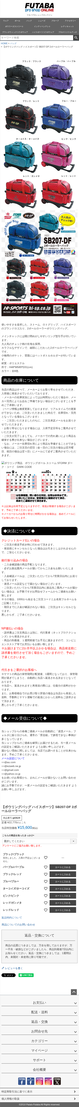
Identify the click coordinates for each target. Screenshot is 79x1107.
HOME (4, 43)
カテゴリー (39, 1041)
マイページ (39, 1050)
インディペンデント (42, 26)
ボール (17, 21)
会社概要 (39, 1069)
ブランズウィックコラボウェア (15, 32)
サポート (39, 1060)
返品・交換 (39, 1022)
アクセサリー (70, 21)
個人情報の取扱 (10, 1098)
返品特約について (11, 917)
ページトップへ (74, 992)
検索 (76, 37)
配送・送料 (39, 1012)
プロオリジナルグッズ (67, 32)
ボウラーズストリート (14, 26)
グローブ (55, 21)
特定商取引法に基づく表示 (16, 1091)
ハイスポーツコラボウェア (43, 32)
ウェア (6, 21)
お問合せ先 (39, 1031)
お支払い (39, 1002)
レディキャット (67, 26)
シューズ (41, 21)
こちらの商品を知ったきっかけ (18, 835)
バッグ (29, 21)
